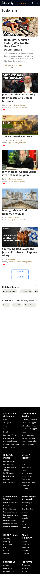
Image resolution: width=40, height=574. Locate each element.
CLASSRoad (7, 554)
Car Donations (8, 571)
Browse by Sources (10, 524)
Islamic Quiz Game (28, 483)
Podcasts (25, 489)
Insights (24, 470)
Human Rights (27, 503)
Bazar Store (7, 568)
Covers (24, 464)
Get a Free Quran (28, 435)
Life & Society (8, 506)
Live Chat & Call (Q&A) (29, 429)
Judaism (17, 107)
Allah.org (6, 539)
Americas (25, 512)
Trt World (11, 259)
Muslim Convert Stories (16, 105)
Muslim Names (27, 473)
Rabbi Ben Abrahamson (13, 179)
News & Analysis (27, 509)
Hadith (5, 432)
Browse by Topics (9, 521)
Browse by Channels (10, 527)
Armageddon (27, 262)
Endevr (6, 65)
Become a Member (28, 444)
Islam (10, 181)
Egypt (10, 143)
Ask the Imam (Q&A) (29, 426)
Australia (25, 518)
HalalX (5, 548)
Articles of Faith (9, 464)
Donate (6, 565)
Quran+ (6, 429)
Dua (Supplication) (10, 441)
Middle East (26, 527)
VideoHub (25, 486)
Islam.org (6, 542)
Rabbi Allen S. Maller (12, 217)
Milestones (25, 547)
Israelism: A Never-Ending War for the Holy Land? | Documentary (17, 44)
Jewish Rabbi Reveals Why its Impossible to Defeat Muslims (18, 98)
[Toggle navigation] (36, 3)
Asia (23, 521)
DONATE (24, 3)
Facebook (27, 565)
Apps (23, 461)
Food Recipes (26, 467)
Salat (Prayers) (8, 473)
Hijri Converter (8, 438)
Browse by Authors (10, 512)
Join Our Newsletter (29, 438)
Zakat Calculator (9, 447)
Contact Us (25, 544)
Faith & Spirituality (10, 503)
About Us (25, 541)
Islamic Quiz (26, 480)
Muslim (10, 107)
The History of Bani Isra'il (18, 136)
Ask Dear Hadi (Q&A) (29, 423)
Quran (5, 426)
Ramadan (6, 479)
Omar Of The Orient (15, 140)
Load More (20, 271)
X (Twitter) (25, 568)
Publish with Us (27, 554)
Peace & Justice (27, 506)
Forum (24, 432)
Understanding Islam (11, 444)
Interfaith (23, 107)
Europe (24, 515)
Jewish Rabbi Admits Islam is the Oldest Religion (19, 173)
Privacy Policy (26, 550)
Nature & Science (9, 509)
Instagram (27, 571)
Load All (20, 277)
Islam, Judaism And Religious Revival (14, 212)
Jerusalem (22, 143)
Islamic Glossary (27, 477)
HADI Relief (7, 545)
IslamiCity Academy (10, 551)
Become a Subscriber (29, 441)
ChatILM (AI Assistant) (29, 420)
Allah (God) (7, 423)
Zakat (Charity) (8, 476)
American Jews (17, 65)
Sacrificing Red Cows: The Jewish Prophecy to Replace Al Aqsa (19, 252)
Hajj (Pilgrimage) (9, 482)
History (15, 143)
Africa (24, 524)
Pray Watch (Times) (10, 435)
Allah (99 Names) (9, 461)
